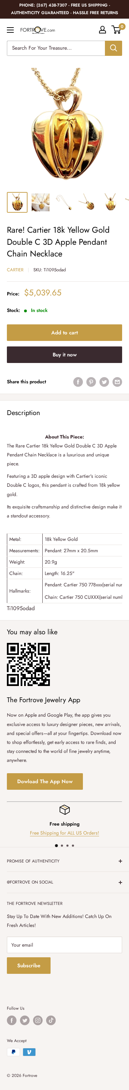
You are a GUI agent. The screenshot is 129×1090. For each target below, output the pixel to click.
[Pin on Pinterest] (91, 382)
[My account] (102, 29)
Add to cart (64, 332)
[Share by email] (117, 382)
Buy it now (65, 355)
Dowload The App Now (45, 781)
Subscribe (28, 965)
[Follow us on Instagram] (38, 1020)
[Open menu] (10, 30)
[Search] (113, 48)
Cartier (15, 269)
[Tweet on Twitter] (104, 382)
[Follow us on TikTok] (51, 1020)
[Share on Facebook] (78, 382)
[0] (116, 30)
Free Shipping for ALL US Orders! (64, 833)
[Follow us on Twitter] (25, 1020)
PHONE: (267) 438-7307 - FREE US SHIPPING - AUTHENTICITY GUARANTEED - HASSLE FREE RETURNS (64, 9)
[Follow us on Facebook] (12, 1020)
